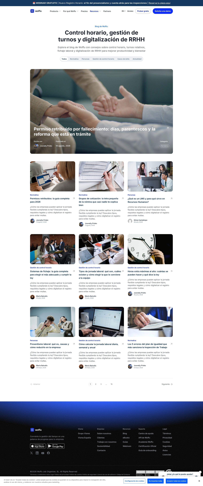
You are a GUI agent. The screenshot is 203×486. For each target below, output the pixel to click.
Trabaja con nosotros (106, 442)
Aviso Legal (50, 474)
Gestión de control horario (103, 59)
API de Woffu (144, 437)
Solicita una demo (163, 11)
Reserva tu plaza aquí (159, 3)
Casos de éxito (123, 59)
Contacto (101, 450)
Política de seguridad (89, 474)
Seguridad (167, 446)
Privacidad (167, 437)
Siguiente (166, 384)
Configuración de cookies (134, 481)
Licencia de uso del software (106, 474)
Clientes (101, 437)
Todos (64, 59)
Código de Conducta (123, 474)
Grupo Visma (84, 433)
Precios (84, 11)
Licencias (167, 454)
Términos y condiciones (38, 474)
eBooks (126, 437)
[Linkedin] (31, 452)
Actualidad (137, 59)
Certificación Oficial (147, 446)
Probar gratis (143, 11)
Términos (167, 433)
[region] (101, 481)
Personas (85, 59)
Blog (125, 433)
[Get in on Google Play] (55, 446)
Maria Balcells (41, 296)
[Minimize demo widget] (200, 472)
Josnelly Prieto (46, 146)
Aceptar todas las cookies (176, 481)
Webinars (127, 446)
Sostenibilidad (103, 446)
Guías (125, 442)
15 (111, 384)
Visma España (84, 437)
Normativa (74, 59)
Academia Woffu (146, 442)
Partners (107, 11)
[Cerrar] (199, 481)
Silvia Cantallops (140, 220)
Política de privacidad (62, 474)
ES (123, 11)
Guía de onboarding (147, 450)
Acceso (130, 11)
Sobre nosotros (104, 433)
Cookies (166, 442)
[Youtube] (42, 453)
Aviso (165, 450)
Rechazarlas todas (155, 481)
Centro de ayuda (146, 433)
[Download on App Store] (38, 446)
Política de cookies (75, 474)
